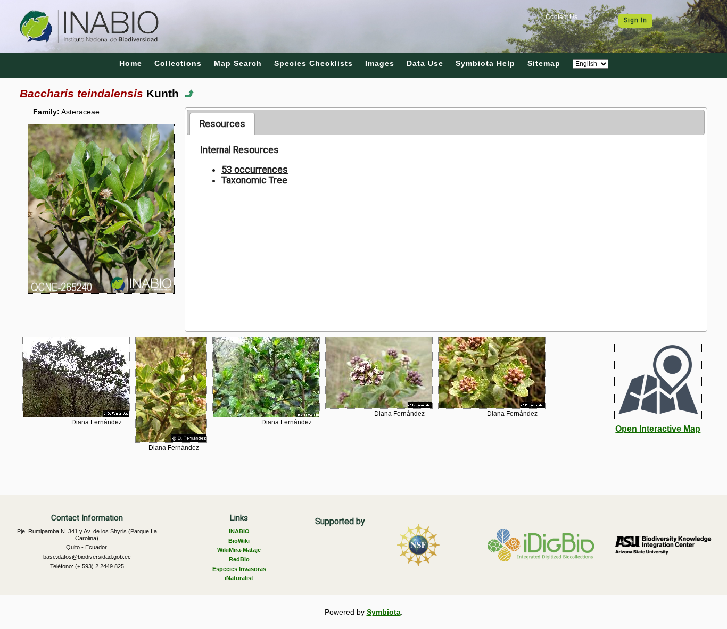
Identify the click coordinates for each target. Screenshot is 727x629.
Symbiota (384, 612)
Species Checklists (313, 63)
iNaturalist (239, 578)
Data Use (425, 63)
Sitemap (543, 63)
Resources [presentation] (222, 124)
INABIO (239, 531)
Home (130, 63)
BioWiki (239, 541)
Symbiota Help (485, 63)
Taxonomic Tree (254, 180)
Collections (178, 63)
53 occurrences (254, 169)
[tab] (222, 124)
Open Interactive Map (657, 428)
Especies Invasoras (239, 569)
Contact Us (561, 17)
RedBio (239, 559)
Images (379, 63)
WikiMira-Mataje (239, 550)
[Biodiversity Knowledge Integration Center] (663, 545)
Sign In (635, 20)
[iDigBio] (541, 545)
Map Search (238, 63)
